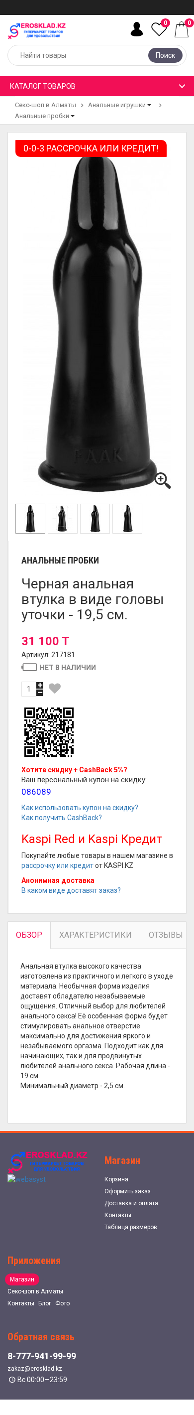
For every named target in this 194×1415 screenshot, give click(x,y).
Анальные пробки (42, 116)
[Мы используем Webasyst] (26, 1179)
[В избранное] (54, 688)
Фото (62, 1303)
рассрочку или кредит (57, 865)
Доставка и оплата (131, 1203)
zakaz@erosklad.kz (34, 1368)
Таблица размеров (130, 1227)
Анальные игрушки (117, 105)
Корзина (116, 1179)
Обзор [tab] (29, 935)
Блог (44, 1303)
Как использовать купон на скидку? (79, 808)
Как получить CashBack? (61, 818)
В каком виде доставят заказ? (71, 890)
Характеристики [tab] (95, 935)
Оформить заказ (127, 1191)
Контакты (117, 1215)
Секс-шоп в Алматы (45, 105)
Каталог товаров (43, 86)
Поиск (165, 55)
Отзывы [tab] (166, 935)
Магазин (22, 1279)
